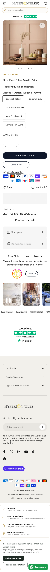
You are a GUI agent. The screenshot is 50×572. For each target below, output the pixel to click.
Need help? (41, 187)
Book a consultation (15, 565)
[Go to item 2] (21, 69)
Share (9, 187)
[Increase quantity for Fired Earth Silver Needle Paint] (16, 146)
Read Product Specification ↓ (19, 86)
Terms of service (36, 494)
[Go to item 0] (18, 69)
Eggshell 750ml (13, 99)
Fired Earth (8, 209)
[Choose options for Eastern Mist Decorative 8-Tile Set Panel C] (8, 300)
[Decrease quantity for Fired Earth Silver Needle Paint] (6, 146)
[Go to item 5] (31, 69)
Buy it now (16, 164)
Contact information (31, 498)
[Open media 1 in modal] (42, 25)
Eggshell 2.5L (35, 99)
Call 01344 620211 (13, 558)
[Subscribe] (42, 427)
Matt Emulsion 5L (14, 116)
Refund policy (13, 494)
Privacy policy (24, 494)
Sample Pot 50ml (14, 125)
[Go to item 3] (25, 69)
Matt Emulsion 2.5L (15, 107)
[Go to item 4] (28, 69)
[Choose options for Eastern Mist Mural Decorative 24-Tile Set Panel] (14, 300)
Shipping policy (17, 498)
